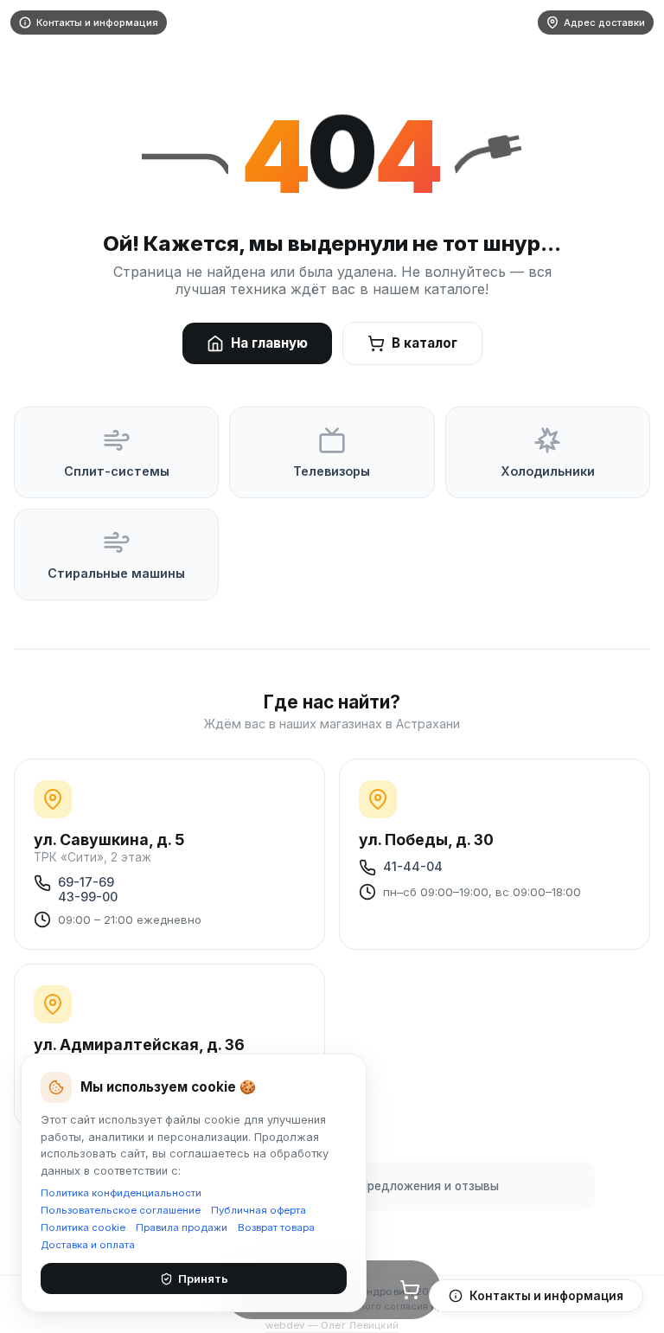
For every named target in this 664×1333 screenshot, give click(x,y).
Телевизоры (331, 471)
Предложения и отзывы (429, 1186)
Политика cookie (83, 1227)
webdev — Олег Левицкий (332, 1325)
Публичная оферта (258, 1210)
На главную (269, 343)
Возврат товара (276, 1227)
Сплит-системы (116, 471)
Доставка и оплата (88, 1245)
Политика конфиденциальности (121, 1193)
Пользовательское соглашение (121, 1210)
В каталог (424, 343)
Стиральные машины (116, 573)
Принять (203, 1278)
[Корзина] (410, 1290)
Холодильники (548, 471)
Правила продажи (181, 1227)
